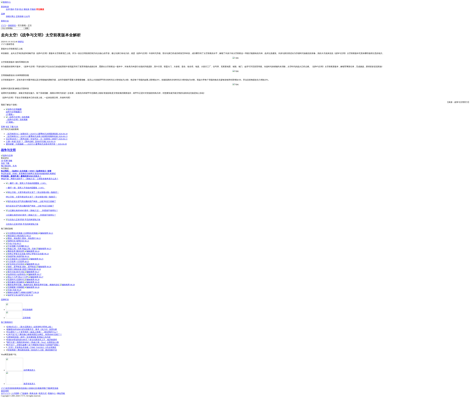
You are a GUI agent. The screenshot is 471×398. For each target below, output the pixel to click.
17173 (3, 25)
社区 (35, 388)
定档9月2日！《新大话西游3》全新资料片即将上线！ (30, 327)
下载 (12, 127)
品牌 (3, 14)
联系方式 (43, 393)
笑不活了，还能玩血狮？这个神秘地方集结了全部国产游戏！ (33, 345)
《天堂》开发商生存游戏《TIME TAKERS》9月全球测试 (31, 347)
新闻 (12, 388)
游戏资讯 (12, 25)
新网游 (17, 388)
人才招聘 (15, 393)
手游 (17, 9)
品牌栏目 (5, 299)
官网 (3, 127)
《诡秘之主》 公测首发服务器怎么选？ (41, 179)
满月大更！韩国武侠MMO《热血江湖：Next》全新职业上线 (33, 342)
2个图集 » (10, 114)
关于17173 (5, 393)
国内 (12, 9)
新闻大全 (5, 21)
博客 (44, 388)
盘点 (21, 9)
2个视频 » (10, 122)
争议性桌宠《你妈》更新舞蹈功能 (15, 173)
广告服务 (24, 393)
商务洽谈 (33, 393)
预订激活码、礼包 (9, 166)
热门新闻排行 (7, 322)
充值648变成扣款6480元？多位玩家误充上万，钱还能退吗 (32, 340)
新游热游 (5, 7)
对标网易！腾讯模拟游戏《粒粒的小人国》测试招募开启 (32, 350)
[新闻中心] (6, 2)
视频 (39, 388)
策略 (10, 161)
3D (2, 161)
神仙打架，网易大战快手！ (13, 179)
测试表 (26, 9)
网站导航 (61, 393)
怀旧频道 (40, 9)
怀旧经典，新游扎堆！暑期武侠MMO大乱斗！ (21, 176)
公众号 (27, 16)
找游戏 (24, 388)
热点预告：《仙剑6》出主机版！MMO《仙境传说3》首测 (26, 171)
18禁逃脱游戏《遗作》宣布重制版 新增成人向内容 (29, 337)
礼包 (16, 127)
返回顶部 (5, 391)
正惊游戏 (20, 16)
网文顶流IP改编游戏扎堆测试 (43, 173)
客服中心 (52, 393)
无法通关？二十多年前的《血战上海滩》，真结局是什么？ (32, 332)
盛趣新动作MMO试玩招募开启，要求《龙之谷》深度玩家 (32, 329)
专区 (7, 127)
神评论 (21, 42)
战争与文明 (8, 150)
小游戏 (30, 388)
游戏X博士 (10, 16)
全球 (8, 9)
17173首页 (5, 388)
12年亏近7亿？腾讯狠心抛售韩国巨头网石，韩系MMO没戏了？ (34, 334)
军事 (6, 161)
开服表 (33, 9)
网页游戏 (54, 388)
